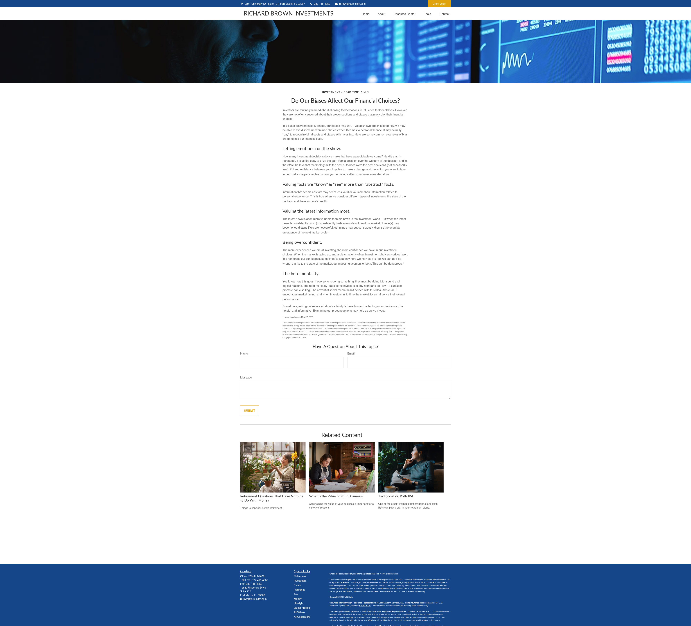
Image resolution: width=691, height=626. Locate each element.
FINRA (362, 605)
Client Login (439, 3)
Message (246, 377)
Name (244, 353)
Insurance (299, 589)
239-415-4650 (322, 3)
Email (351, 353)
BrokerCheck (392, 573)
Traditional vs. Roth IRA (395, 496)
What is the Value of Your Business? (336, 496)
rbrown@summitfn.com (352, 3)
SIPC (368, 605)
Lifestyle (298, 603)
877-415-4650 (260, 580)
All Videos (299, 612)
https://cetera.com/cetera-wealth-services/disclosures (416, 620)
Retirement (300, 576)
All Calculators (302, 616)
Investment (300, 580)
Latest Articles (302, 607)
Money (298, 598)
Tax (296, 594)
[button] (365, 13)
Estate (297, 585)
